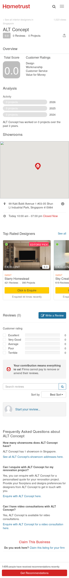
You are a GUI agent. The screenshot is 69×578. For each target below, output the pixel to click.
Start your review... (27, 409)
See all (62, 233)
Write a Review (54, 315)
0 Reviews (19, 35)
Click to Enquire (26, 290)
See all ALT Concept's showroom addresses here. (33, 457)
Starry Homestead (17, 278)
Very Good (14, 339)
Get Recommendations (34, 573)
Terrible (12, 353)
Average (13, 344)
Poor (11, 348)
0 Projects (34, 35)
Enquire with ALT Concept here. (22, 496)
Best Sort (55, 394)
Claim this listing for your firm (47, 547)
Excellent (13, 335)
